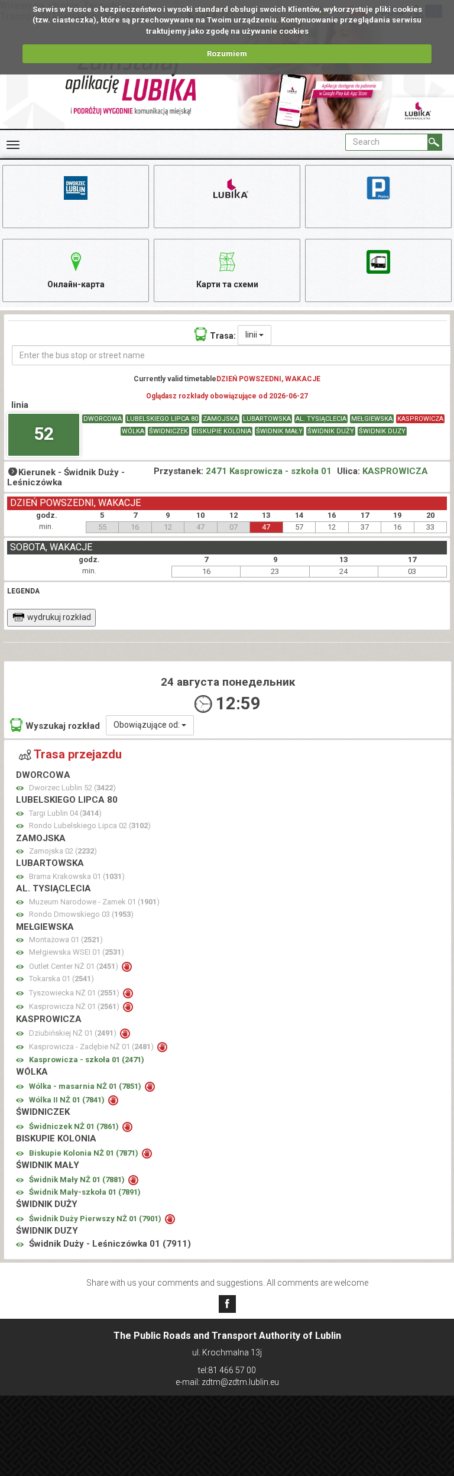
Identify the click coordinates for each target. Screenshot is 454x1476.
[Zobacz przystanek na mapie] (20, 788)
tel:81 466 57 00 (227, 1370)
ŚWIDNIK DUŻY (330, 431)
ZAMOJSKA (220, 419)
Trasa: (223, 335)
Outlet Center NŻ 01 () (74, 966)
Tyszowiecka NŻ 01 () (75, 992)
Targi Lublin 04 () (65, 813)
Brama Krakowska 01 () (77, 876)
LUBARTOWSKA (267, 419)
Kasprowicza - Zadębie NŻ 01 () (92, 1046)
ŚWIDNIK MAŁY (279, 431)
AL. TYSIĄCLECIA (321, 419)
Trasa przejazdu (78, 754)
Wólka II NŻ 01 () (67, 1099)
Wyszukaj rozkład (62, 726)
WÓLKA (133, 431)
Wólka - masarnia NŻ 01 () (86, 1086)
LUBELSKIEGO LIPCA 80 (162, 419)
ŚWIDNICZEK (168, 431)
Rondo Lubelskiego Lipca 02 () (90, 825)
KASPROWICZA (420, 419)
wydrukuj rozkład (59, 617)
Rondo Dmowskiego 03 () (81, 914)
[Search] (434, 142)
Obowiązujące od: (147, 724)
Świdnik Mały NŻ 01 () (78, 1179)
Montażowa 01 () (66, 939)
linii (252, 334)
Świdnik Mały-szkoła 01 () (85, 1192)
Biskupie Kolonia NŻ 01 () (84, 1153)
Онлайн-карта (76, 284)
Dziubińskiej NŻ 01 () (73, 1033)
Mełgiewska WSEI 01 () (76, 952)
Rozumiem (227, 53)
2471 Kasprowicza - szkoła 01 (269, 471)
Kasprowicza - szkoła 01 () (86, 1059)
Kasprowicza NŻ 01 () (75, 1006)
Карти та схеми (227, 284)
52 (44, 433)
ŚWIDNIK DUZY (382, 431)
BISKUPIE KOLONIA (222, 431)
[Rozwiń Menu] (13, 145)
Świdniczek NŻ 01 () (75, 1126)
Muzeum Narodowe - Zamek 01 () (94, 901)
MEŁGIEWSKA (372, 419)
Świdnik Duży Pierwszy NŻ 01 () (96, 1218)
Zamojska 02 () (63, 850)
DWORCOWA (102, 419)
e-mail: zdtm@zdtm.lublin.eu (227, 1382)
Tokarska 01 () (61, 978)
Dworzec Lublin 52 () (72, 787)
